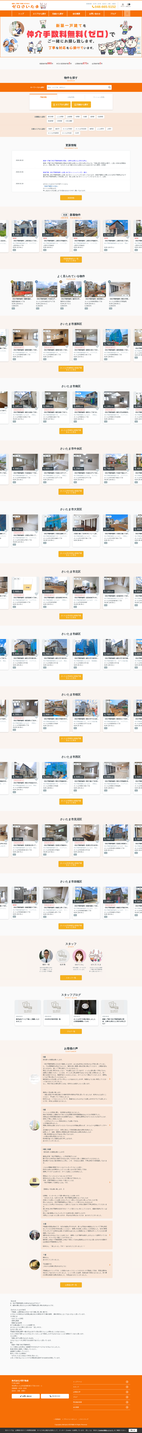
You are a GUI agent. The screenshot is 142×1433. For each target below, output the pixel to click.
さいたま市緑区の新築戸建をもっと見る (71, 677)
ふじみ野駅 (60, 116)
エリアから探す (39, 14)
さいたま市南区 (67, 129)
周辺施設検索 (77, 1402)
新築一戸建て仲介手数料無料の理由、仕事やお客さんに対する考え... (65, 161)
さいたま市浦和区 (53, 133)
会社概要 (76, 14)
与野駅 (78, 116)
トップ (21, 14)
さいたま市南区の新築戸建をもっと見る (71, 431)
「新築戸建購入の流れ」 (51, 186)
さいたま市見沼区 (81, 129)
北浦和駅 (100, 116)
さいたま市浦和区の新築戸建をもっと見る (71, 369)
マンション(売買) (98, 97)
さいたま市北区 (67, 133)
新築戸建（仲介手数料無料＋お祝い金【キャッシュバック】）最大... (65, 172)
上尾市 (109, 129)
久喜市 (77, 133)
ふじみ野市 (100, 129)
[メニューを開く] (127, 13)
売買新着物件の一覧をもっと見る (71, 259)
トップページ (77, 1382)
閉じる (133, 1430)
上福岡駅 (69, 116)
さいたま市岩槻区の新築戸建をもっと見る (71, 926)
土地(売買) (71, 97)
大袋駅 (85, 116)
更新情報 (71, 198)
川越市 (50, 129)
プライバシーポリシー (70, 1419)
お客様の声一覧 (71, 1285)
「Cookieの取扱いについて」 (105, 1430)
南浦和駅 (50, 121)
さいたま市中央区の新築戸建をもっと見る (71, 492)
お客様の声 (76, 1392)
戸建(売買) (43, 97)
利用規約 (58, 1419)
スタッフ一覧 (71, 978)
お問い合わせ (94, 14)
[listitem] (25, 236)
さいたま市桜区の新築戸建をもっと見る (71, 739)
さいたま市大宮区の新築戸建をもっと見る (71, 554)
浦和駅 (92, 116)
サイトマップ (84, 1419)
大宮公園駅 (68, 121)
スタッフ (76, 1387)
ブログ (113, 14)
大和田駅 (59, 121)
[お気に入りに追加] (6, 237)
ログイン (123, 6)
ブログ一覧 (71, 1031)
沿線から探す (58, 14)
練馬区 (92, 129)
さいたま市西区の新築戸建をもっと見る (71, 802)
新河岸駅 (50, 116)
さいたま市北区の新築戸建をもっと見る (71, 616)
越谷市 (57, 129)
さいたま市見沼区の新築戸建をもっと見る (71, 864)
